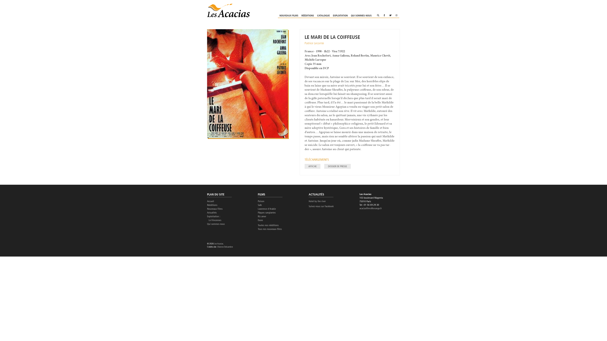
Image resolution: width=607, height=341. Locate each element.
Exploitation (340, 16)
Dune (260, 220)
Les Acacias (218, 244)
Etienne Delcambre (225, 247)
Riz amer (262, 216)
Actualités (212, 213)
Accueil (210, 201)
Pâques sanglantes (267, 213)
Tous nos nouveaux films (270, 229)
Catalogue (323, 16)
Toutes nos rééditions (268, 225)
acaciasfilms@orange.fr (370, 208)
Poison (261, 201)
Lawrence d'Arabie (267, 209)
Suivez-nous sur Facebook (321, 206)
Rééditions (307, 16)
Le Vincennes (215, 220)
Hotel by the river (317, 201)
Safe (260, 205)
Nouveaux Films (288, 16)
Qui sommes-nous (361, 16)
